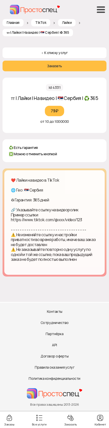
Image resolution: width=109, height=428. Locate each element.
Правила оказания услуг (54, 367)
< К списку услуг (54, 52)
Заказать (54, 66)
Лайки (67, 22)
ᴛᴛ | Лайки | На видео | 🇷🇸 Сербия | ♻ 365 (38, 32)
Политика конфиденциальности (54, 378)
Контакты (54, 311)
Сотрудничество (55, 322)
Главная (13, 22)
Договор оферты (54, 356)
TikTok (40, 22)
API (54, 345)
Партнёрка (55, 334)
